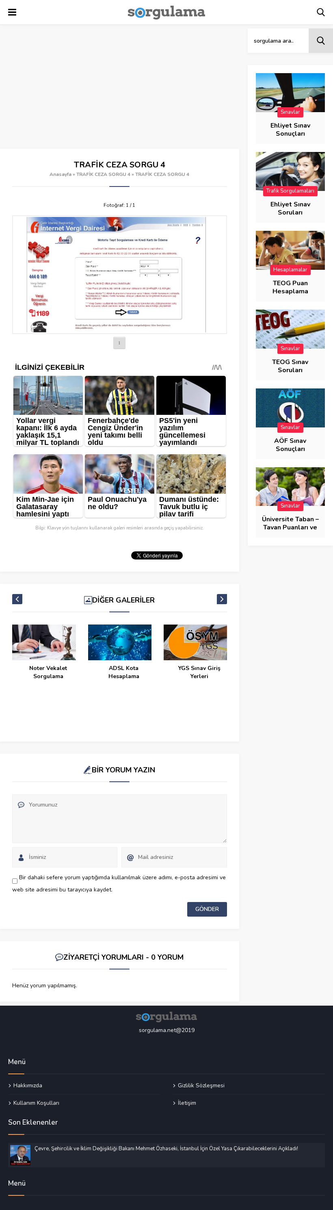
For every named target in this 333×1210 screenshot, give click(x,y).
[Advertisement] (119, 88)
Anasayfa (60, 174)
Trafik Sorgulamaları (290, 191)
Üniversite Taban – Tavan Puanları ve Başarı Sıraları (290, 527)
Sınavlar (290, 112)
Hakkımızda (27, 1085)
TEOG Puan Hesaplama (290, 287)
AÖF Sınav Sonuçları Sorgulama (290, 449)
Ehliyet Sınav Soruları (290, 208)
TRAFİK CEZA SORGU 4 (103, 174)
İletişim (187, 1102)
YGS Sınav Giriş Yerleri (199, 672)
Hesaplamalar (290, 269)
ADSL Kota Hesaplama (123, 672)
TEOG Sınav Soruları (290, 366)
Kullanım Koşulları (36, 1102)
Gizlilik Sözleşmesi (201, 1085)
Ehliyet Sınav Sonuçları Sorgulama (290, 133)
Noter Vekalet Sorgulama (48, 672)
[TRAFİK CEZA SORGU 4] (119, 274)
